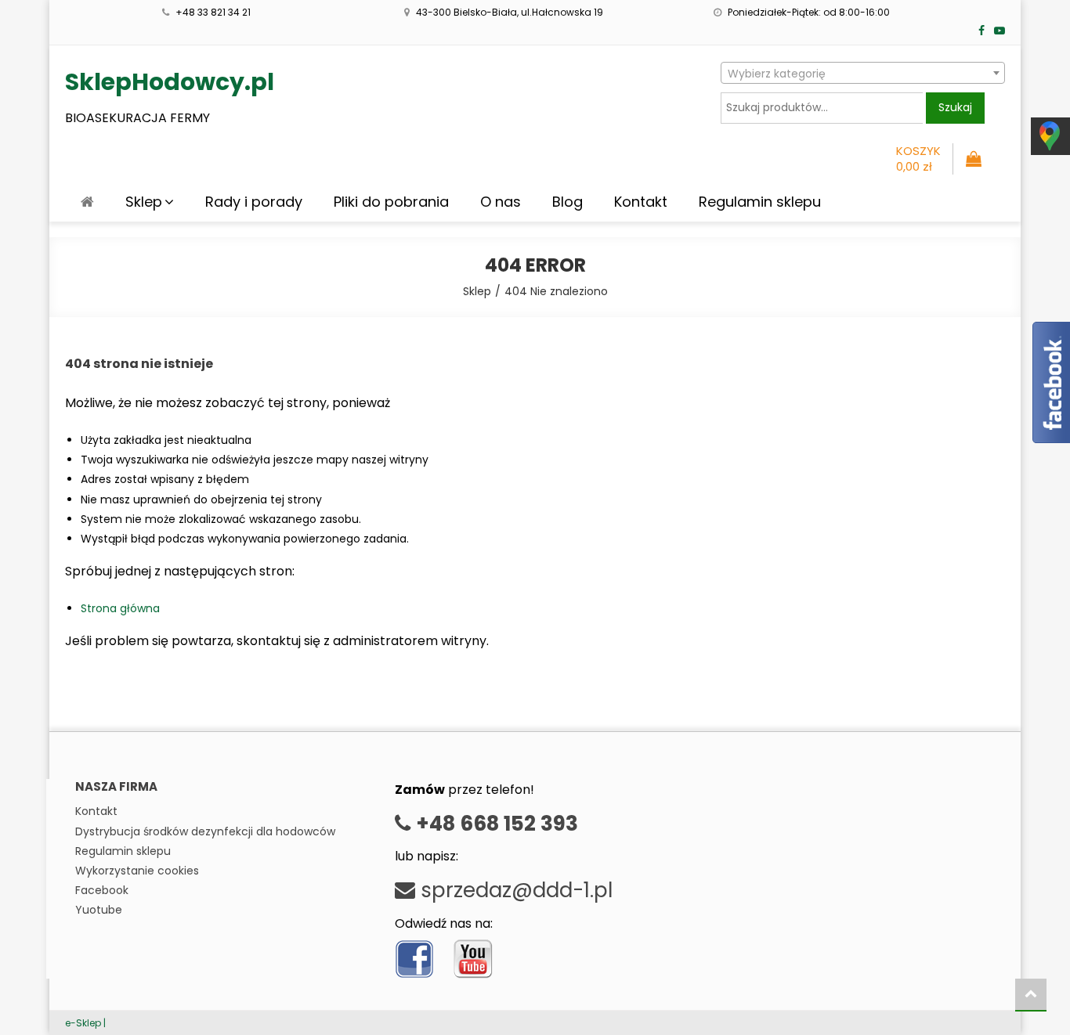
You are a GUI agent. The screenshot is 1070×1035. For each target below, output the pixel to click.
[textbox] (862, 74)
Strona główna (120, 608)
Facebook (101, 890)
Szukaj (955, 107)
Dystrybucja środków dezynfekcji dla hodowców (205, 831)
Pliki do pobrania (391, 201)
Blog (567, 201)
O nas (500, 201)
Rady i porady (253, 201)
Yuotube (98, 910)
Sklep (143, 201)
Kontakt (640, 201)
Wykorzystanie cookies (137, 870)
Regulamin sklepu (760, 201)
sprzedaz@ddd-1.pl (514, 890)
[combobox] (863, 73)
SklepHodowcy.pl (169, 82)
